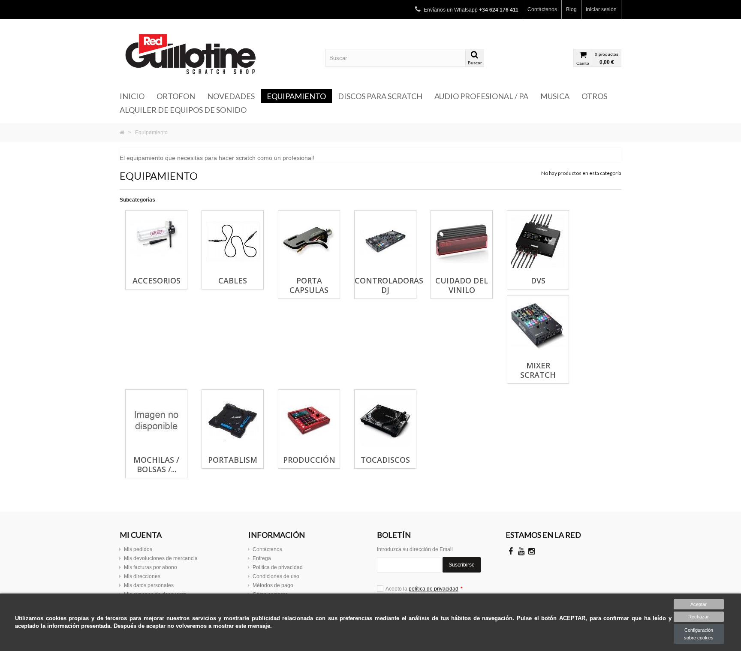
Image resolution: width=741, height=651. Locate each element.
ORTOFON (176, 96)
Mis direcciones (142, 576)
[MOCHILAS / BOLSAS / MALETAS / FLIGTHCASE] (156, 420)
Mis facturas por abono (150, 567)
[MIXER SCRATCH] (538, 326)
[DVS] (538, 241)
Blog (571, 9)
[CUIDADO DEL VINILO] (461, 241)
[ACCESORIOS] (156, 241)
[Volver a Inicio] (122, 132)
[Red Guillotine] (199, 54)
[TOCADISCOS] (385, 420)
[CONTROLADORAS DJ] (385, 241)
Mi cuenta (141, 534)
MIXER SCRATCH (538, 370)
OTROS (594, 96)
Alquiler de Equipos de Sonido (183, 110)
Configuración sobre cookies (699, 633)
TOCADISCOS (385, 460)
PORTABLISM (232, 460)
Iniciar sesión (601, 9)
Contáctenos (542, 9)
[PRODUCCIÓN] (309, 420)
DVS (538, 280)
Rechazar (698, 616)
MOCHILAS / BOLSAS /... (156, 464)
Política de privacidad (278, 567)
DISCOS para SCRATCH (380, 96)
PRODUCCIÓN (309, 460)
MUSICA (554, 96)
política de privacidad (433, 589)
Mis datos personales (149, 585)
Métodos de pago (273, 585)
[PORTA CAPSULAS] (309, 241)
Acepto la (424, 589)
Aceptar (698, 604)
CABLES (232, 280)
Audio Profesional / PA (481, 96)
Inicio (132, 96)
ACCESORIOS (157, 280)
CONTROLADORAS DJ (389, 285)
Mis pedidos (138, 549)
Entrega (262, 558)
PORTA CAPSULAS (308, 285)
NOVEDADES (231, 96)
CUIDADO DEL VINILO (461, 285)
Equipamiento (296, 96)
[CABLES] (232, 241)
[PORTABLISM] (232, 420)
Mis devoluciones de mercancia (161, 558)
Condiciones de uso (276, 576)
